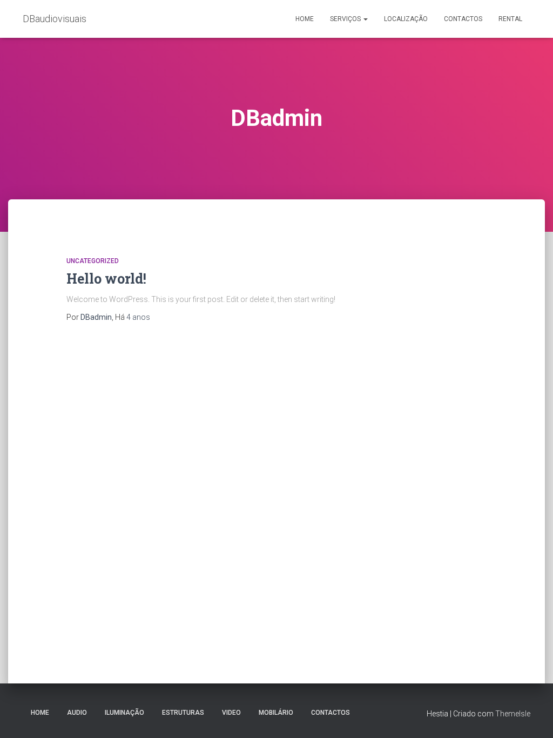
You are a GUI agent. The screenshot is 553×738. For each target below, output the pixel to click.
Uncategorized (92, 261)
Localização (406, 19)
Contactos (463, 19)
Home (304, 19)
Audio (77, 712)
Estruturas (183, 712)
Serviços (346, 19)
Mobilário (276, 712)
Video (231, 712)
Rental (510, 19)
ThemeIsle (512, 713)
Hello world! (106, 278)
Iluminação (124, 712)
